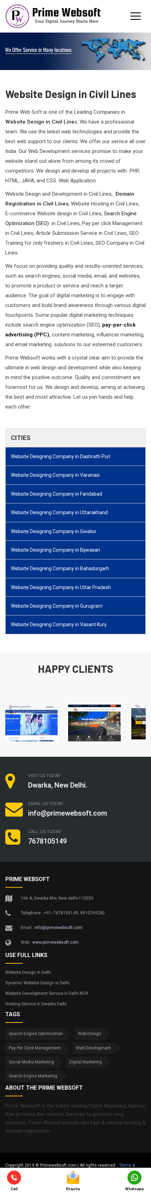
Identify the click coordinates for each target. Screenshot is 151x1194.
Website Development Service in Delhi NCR (46, 993)
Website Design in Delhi (28, 972)
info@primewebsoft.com (59, 927)
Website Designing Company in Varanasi (55, 475)
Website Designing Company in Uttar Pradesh (61, 587)
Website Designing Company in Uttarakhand (59, 512)
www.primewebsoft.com (55, 942)
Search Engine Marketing (33, 1076)
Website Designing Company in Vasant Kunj (58, 624)
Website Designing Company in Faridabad (56, 494)
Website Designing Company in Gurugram (57, 606)
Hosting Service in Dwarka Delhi (36, 1003)
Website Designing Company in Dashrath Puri (60, 456)
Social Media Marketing (31, 1062)
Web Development (93, 1048)
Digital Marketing (85, 1062)
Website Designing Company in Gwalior (54, 531)
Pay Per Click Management (35, 1048)
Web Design (89, 1033)
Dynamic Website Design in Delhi (37, 982)
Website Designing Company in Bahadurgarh (60, 568)
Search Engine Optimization (36, 1033)
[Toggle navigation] (135, 16)
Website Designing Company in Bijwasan (55, 550)
